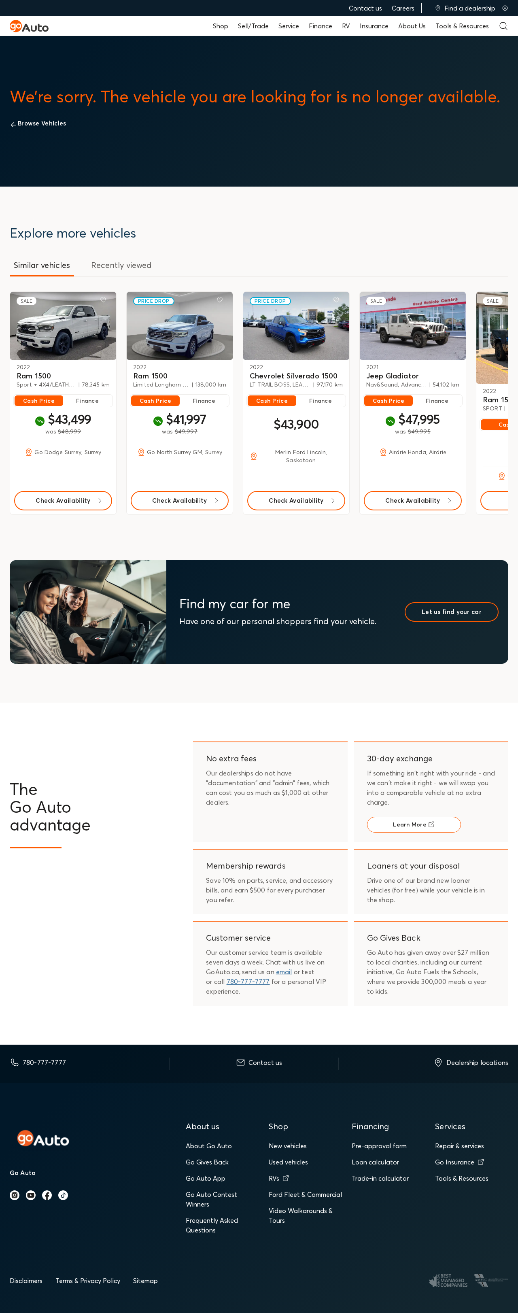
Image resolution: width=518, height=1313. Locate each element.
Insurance (374, 26)
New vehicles (288, 1146)
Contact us (365, 8)
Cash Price (39, 400)
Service (288, 26)
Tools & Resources (462, 26)
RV (346, 26)
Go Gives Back (207, 1162)
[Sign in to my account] (505, 8)
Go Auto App (205, 1178)
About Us (412, 26)
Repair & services (459, 1146)
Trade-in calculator (380, 1178)
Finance (320, 26)
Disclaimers (26, 1281)
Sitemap (145, 1281)
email (284, 972)
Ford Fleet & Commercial (305, 1194)
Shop (220, 26)
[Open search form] (503, 26)
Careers (403, 8)
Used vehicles (288, 1162)
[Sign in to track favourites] (105, 301)
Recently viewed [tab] (121, 265)
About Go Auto (209, 1146)
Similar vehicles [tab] (42, 265)
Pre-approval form (379, 1146)
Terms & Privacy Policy (87, 1281)
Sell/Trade (253, 26)
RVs (274, 1178)
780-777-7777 (248, 981)
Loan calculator (375, 1162)
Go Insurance (454, 1162)
